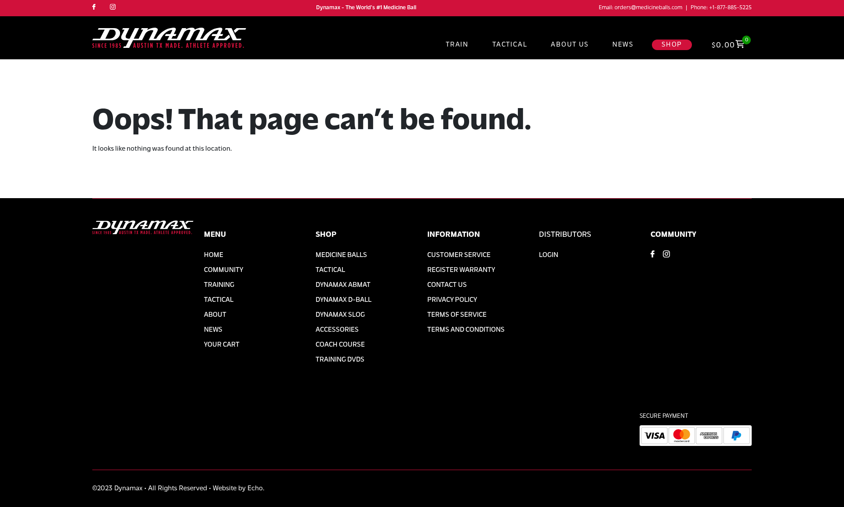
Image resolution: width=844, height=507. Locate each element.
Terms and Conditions (466, 329)
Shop (672, 44)
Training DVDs (340, 359)
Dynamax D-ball (343, 300)
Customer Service (459, 255)
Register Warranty (461, 270)
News (622, 44)
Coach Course (340, 344)
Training (219, 285)
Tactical (509, 44)
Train (457, 44)
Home (213, 255)
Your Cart (222, 344)
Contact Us (447, 285)
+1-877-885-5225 (730, 8)
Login (548, 255)
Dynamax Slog (340, 315)
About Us (569, 44)
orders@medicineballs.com (648, 8)
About (215, 315)
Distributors (565, 235)
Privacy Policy (452, 300)
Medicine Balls (341, 255)
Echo (255, 488)
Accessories (337, 329)
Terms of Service (457, 315)
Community (223, 270)
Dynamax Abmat (343, 285)
